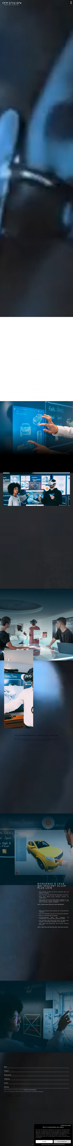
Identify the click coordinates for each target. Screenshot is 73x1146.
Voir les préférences (62, 1141)
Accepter (44, 1141)
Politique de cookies (46, 1144)
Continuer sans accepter (66, 1125)
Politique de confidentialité (58, 1144)
